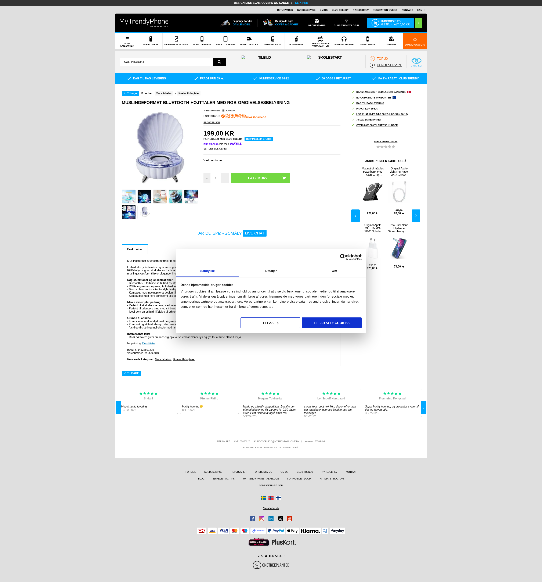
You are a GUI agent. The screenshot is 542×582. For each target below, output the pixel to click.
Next (416, 215)
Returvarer (285, 10)
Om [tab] (334, 271)
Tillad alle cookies (332, 322)
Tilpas (268, 322)
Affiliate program (332, 478)
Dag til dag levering (370, 103)
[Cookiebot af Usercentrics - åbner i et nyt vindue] (343, 257)
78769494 (320, 441)
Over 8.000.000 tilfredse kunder (377, 125)
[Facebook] (252, 518)
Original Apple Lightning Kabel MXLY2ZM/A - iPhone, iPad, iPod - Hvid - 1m (399, 171)
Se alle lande (271, 508)
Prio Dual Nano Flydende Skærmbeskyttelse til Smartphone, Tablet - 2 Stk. (399, 228)
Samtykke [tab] (207, 271)
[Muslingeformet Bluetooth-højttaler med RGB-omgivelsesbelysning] (129, 197)
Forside (190, 472)
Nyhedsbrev (361, 10)
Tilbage (132, 93)
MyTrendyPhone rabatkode (261, 478)
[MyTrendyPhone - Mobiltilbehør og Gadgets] (144, 22)
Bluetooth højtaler (184, 359)
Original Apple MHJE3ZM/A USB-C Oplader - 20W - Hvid (372, 228)
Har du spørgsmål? (229, 233)
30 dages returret (368, 119)
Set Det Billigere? (215, 148)
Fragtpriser (211, 122)
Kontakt (407, 10)
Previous (355, 215)
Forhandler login (299, 478)
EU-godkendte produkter (373, 97)
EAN (419, 10)
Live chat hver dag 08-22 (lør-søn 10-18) (382, 114)
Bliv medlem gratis (258, 139)
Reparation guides (385, 10)
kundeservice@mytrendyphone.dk (276, 441)
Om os (324, 10)
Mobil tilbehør (163, 359)
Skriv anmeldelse (385, 141)
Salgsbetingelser (271, 485)
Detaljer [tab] (271, 271)
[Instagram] (261, 518)
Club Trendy (340, 10)
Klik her (301, 2)
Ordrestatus (263, 472)
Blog (201, 478)
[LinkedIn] (271, 518)
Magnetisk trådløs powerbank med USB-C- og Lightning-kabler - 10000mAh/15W (373, 171)
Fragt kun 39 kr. (367, 108)
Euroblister (148, 343)
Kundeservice (306, 10)
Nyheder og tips (224, 478)
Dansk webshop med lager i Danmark (381, 92)
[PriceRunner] (259, 542)
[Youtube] (289, 518)
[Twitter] (280, 518)
